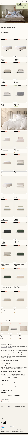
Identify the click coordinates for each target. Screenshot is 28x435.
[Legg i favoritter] (13, 39)
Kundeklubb (16, 407)
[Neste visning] (27, 330)
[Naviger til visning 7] (5, 171)
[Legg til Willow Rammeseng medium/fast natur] (13, 262)
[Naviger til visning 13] (10, 171)
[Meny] (26, 1)
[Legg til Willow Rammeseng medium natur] (26, 170)
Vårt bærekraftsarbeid (17, 406)
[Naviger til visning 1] (14, 171)
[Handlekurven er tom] (25, 1)
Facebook (2, 406)
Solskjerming (23, 406)
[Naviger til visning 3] (2, 171)
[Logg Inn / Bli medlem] (22, 1)
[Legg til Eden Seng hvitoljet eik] (26, 216)
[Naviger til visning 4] (3, 171)
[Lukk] (26, 3)
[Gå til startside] (2, 1)
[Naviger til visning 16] (12, 171)
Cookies (2, 417)
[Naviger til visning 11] (8, 171)
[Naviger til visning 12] (9, 171)
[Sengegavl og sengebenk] (14, 121)
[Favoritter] (23, 1)
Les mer (1, 29)
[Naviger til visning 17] (13, 171)
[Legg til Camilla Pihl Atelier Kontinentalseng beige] (26, 285)
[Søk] (21, 1)
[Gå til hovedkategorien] (1, 32)
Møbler (1, 3)
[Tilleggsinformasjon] (18, 59)
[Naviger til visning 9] (7, 171)
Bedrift (2, 418)
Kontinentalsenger (5, 32)
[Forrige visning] (0, 330)
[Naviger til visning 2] (1, 171)
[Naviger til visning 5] (19, 171)
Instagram (2, 407)
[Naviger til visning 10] (25, 171)
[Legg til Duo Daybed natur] (13, 102)
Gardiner (22, 407)
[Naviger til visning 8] (6, 171)
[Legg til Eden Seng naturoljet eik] (13, 216)
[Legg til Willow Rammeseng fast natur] (26, 193)
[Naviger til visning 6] (4, 171)
